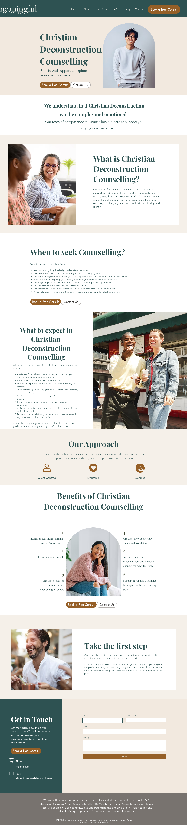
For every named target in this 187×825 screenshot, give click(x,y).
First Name (87, 715)
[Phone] (11, 761)
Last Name (131, 715)
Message (87, 737)
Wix (106, 822)
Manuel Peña (125, 820)
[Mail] (11, 773)
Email (85, 726)
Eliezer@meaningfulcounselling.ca (34, 777)
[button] (102, 9)
